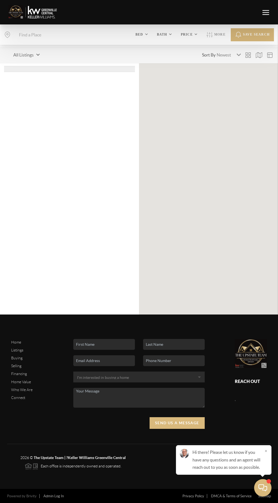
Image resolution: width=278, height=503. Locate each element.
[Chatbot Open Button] (262, 487)
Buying (17, 358)
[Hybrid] (269, 55)
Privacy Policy (193, 496)
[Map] (259, 55)
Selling (16, 366)
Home (16, 342)
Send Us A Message (177, 423)
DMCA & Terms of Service (231, 496)
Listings (17, 350)
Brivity (31, 496)
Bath (162, 34)
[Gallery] (248, 55)
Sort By (209, 54)
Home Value (21, 382)
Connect (18, 397)
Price (187, 34)
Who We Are (22, 390)
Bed (139, 34)
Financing (19, 374)
